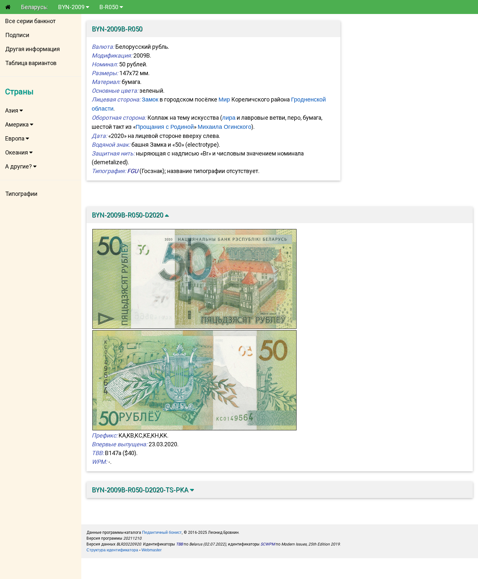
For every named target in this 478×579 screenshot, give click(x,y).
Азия (12, 110)
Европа (15, 138)
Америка (17, 124)
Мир (224, 99)
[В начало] (8, 7)
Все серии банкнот (30, 21)
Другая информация (32, 49)
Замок (150, 99)
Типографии (21, 193)
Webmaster (151, 550)
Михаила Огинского (224, 127)
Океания (17, 152)
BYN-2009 (72, 7)
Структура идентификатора (112, 550)
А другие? (19, 166)
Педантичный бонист (162, 532)
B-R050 (110, 7)
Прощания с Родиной (165, 127)
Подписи (17, 35)
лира (228, 117)
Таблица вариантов (31, 63)
